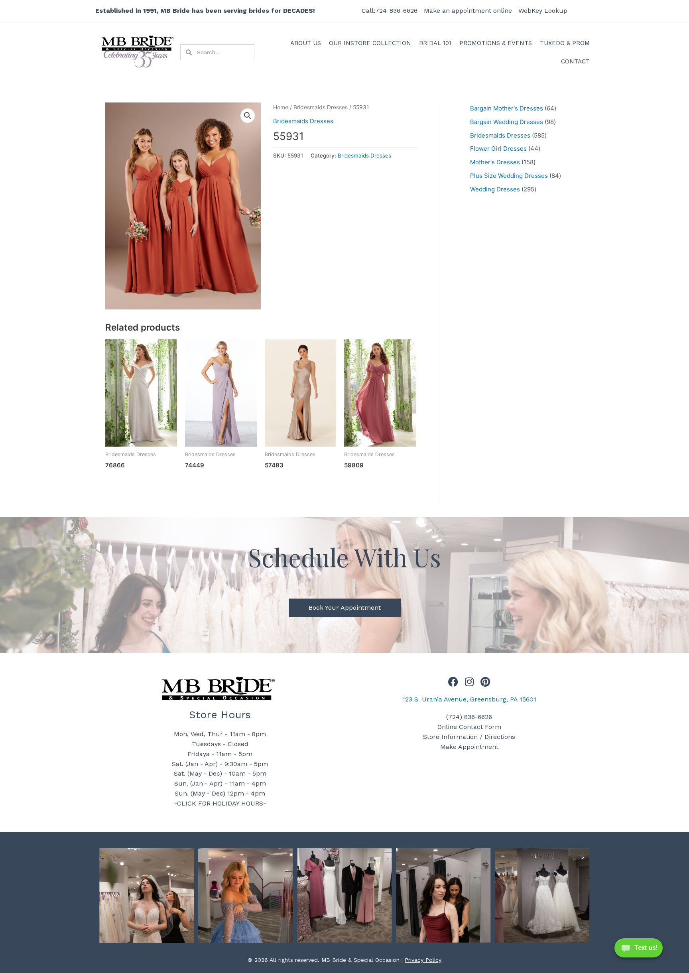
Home (280, 107)
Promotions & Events (495, 43)
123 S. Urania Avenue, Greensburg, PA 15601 (469, 699)
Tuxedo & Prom (565, 43)
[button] (247, 115)
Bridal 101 (435, 43)
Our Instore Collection (370, 43)
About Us (305, 43)
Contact (575, 61)
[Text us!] (638, 950)
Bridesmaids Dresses (320, 107)
